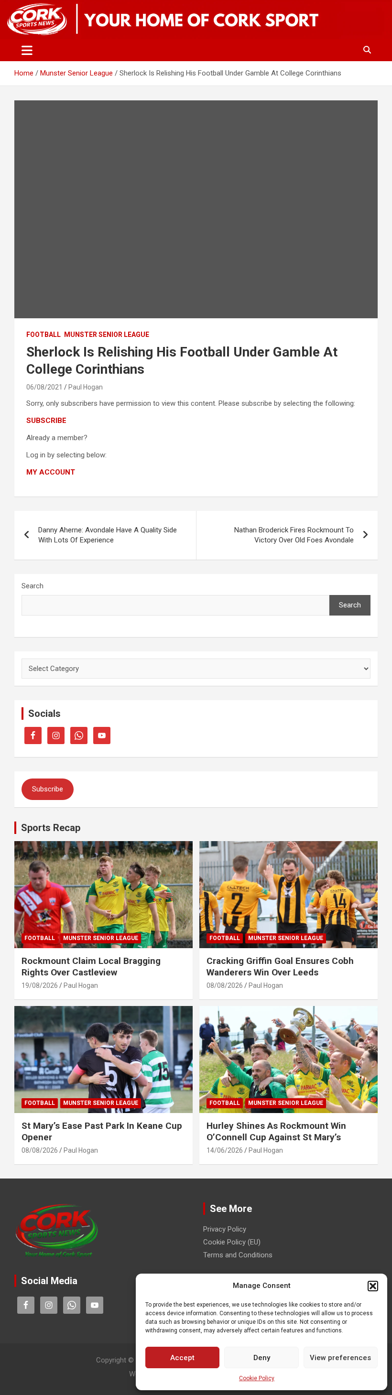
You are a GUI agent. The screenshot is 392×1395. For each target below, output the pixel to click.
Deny (261, 1357)
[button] (373, 1286)
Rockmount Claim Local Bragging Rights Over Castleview (91, 966)
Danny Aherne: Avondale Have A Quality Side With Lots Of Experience (107, 535)
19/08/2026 (40, 985)
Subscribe (47, 789)
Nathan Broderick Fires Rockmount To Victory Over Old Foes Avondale (294, 535)
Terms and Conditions (237, 1255)
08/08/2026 (225, 985)
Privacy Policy (224, 1229)
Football (43, 334)
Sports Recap (50, 827)
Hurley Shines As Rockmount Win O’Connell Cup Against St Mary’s (276, 1131)
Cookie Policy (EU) (232, 1242)
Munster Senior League (106, 334)
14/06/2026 (225, 1150)
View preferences (340, 1357)
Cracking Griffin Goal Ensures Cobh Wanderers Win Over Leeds (280, 966)
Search (33, 586)
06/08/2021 (44, 387)
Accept (182, 1357)
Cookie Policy (256, 1378)
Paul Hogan (85, 387)
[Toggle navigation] (27, 50)
